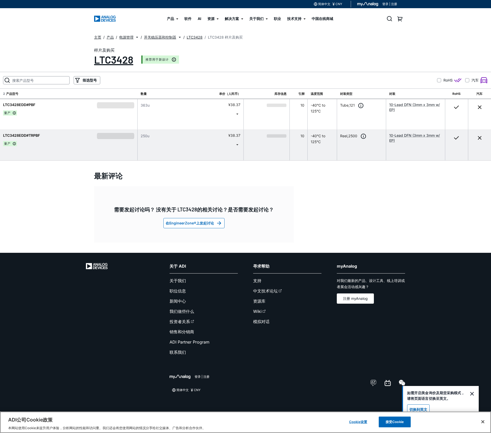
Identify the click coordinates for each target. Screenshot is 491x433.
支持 (257, 280)
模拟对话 (261, 321)
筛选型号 (90, 80)
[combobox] (190, 113)
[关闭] (482, 421)
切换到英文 (418, 409)
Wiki (257, 311)
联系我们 (178, 352)
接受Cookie (395, 421)
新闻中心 (178, 301)
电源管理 (126, 37)
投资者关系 (180, 321)
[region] (245, 422)
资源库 (259, 301)
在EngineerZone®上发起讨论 (190, 223)
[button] (137, 37)
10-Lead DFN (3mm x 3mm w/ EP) (414, 107)
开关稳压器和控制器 (160, 37)
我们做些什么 (182, 311)
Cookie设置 (358, 421)
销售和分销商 (182, 331)
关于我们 (178, 280)
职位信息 (178, 290)
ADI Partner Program (189, 342)
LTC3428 (113, 59)
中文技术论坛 (265, 290)
